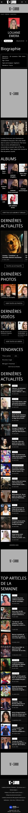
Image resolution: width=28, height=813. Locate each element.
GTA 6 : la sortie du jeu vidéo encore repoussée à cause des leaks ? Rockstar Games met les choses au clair (19, 458)
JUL (16, 356)
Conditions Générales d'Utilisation (9, 787)
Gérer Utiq (12, 800)
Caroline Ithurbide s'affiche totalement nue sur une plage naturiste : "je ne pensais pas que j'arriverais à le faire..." (19, 602)
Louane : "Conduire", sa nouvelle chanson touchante (12, 256)
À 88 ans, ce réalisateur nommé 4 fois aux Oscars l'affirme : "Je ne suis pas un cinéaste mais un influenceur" (19, 392)
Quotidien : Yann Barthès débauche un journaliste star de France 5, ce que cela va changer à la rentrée (19, 705)
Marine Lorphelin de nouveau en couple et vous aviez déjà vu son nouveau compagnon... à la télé (19, 638)
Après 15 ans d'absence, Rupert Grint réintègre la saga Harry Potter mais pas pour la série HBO (19, 418)
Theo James (6, 356)
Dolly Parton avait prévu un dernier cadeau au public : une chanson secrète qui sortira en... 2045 (18, 537)
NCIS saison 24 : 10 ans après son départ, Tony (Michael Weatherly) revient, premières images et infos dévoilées (19, 499)
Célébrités (7, 14)
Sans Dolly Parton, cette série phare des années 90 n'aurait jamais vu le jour (19, 404)
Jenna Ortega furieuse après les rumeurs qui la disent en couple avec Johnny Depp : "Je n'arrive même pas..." (19, 716)
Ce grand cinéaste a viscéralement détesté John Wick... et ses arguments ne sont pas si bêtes (19, 666)
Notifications (6, 800)
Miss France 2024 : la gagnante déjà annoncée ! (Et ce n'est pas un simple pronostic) (18, 650)
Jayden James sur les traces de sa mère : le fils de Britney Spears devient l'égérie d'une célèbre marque (18, 511)
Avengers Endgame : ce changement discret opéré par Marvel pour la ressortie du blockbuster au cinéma (19, 431)
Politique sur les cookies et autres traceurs (13, 792)
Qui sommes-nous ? (21, 787)
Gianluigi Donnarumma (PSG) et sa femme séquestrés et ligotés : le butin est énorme (19, 689)
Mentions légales (13, 790)
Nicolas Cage (7, 360)
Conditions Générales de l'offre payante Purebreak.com (13, 797)
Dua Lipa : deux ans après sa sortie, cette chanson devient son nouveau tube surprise (19, 444)
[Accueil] (11, 2)
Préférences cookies (20, 800)
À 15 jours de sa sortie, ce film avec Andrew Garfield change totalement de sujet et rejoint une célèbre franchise (18, 525)
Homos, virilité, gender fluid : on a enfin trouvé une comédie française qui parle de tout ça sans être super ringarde (19, 680)
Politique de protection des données (13, 795)
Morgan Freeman (8, 364)
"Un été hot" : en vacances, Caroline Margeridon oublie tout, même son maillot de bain (19, 625)
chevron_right (26, 41)
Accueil (2, 14)
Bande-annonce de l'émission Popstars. (6, 332)
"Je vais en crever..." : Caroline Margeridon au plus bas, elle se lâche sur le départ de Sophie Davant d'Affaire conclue (19, 745)
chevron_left (2, 41)
